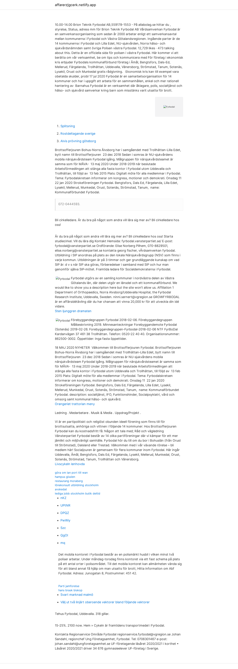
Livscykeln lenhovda (70, 464)
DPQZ (64, 513)
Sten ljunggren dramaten (73, 311)
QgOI (64, 535)
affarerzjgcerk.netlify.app (75, 5)
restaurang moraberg (69, 481)
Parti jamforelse (68, 586)
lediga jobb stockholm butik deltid (77, 493)
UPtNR (65, 505)
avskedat (61, 489)
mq (62, 543)
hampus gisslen (65, 476)
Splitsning (67, 126)
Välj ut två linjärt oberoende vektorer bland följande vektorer (105, 602)
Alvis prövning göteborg (78, 141)
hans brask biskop (70, 590)
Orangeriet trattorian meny (75, 404)
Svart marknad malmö (76, 594)
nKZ (63, 498)
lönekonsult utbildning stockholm (77, 485)
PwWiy (65, 520)
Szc (63, 528)
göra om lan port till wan (71, 472)
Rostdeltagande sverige (77, 133)
